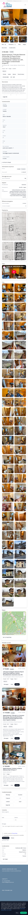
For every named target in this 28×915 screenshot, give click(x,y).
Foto (4, 44)
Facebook (20, 794)
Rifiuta (17, 912)
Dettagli (17, 684)
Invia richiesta (6, 837)
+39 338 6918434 (9, 0)
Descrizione (4, 47)
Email (20, 801)
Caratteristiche (12, 47)
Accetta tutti (23, 912)
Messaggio (6, 684)
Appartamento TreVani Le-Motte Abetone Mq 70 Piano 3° (12, 769)
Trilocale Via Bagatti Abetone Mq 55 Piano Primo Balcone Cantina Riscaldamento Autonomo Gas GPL (13, 673)
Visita (12, 684)
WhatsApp (8, 794)
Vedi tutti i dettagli (7, 162)
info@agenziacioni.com (17, 0)
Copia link (8, 805)
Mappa (24, 44)
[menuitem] (25, 4)
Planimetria (12, 44)
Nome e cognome (5, 812)
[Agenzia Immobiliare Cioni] (11, 4)
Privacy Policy (14, 833)
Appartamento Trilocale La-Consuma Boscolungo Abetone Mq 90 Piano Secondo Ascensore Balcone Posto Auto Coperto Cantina (13, 718)
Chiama (12, 838)
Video (19, 44)
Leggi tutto (5, 96)
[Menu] (25, 4)
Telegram (8, 798)
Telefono (16, 817)
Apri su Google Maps (7, 637)
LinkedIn (8, 801)
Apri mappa (5, 859)
